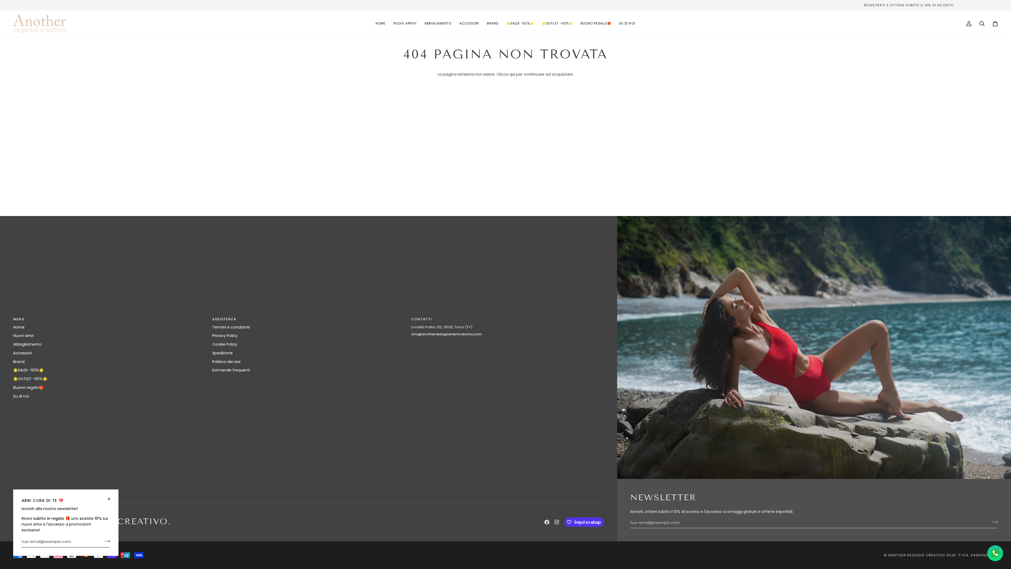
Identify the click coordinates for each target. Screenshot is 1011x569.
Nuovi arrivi (23, 335)
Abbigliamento (27, 344)
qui (512, 74)
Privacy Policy (224, 335)
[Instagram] (556, 522)
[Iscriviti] (105, 541)
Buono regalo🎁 (28, 387)
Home (18, 327)
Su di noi (21, 396)
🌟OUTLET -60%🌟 (30, 378)
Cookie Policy (224, 344)
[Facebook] (546, 522)
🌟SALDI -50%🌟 (28, 370)
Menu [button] (18, 319)
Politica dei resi (226, 361)
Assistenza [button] (224, 319)
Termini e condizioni (231, 327)
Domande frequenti (231, 370)
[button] (437, 24)
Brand (18, 361)
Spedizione (222, 353)
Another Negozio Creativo (916, 555)
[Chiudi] (111, 498)
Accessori (22, 353)
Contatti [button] (421, 319)
